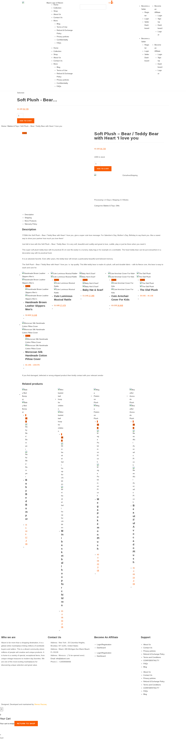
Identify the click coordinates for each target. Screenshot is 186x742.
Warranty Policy (31, 224)
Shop (56, 11)
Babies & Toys (13, 126)
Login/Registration (104, 644)
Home (56, 5)
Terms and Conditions (152, 657)
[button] (93, 2)
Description (29, 214)
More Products (30, 221)
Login (146, 19)
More (56, 21)
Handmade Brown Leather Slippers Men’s (36, 306)
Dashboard (101, 648)
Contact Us (58, 17)
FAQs (59, 43)
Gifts (117, 206)
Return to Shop (26, 724)
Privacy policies (63, 37)
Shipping (28, 218)
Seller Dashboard (146, 25)
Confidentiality (62, 40)
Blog (58, 24)
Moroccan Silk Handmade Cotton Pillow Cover (36, 355)
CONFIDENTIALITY (151, 660)
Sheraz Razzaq (40, 704)
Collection (57, 8)
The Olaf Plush (149, 289)
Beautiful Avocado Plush (134, 534)
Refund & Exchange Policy (153, 654)
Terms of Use (62, 27)
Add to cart (26, 121)
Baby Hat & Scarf (93, 289)
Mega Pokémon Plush (98, 524)
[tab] (94, 214)
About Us (57, 14)
